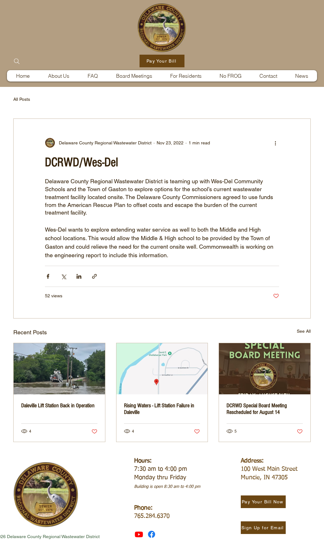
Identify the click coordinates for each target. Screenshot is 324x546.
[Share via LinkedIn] (79, 276)
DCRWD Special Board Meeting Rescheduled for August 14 (257, 409)
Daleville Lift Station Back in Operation (58, 405)
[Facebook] (151, 534)
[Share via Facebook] (48, 276)
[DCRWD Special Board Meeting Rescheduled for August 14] (264, 368)
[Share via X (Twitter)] (63, 276)
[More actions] (275, 143)
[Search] (16, 61)
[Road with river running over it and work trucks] (59, 368)
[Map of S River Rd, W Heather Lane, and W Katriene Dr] (162, 368)
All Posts (21, 99)
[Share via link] (94, 276)
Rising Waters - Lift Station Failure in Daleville (159, 409)
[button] (185, 76)
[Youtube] (139, 534)
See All (304, 331)
